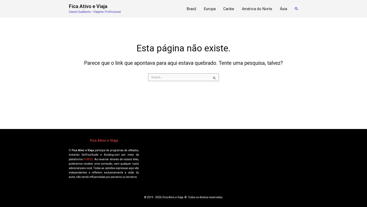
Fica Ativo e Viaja (88, 6)
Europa (210, 9)
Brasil (191, 9)
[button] (296, 8)
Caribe (228, 9)
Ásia (283, 9)
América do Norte (257, 9)
